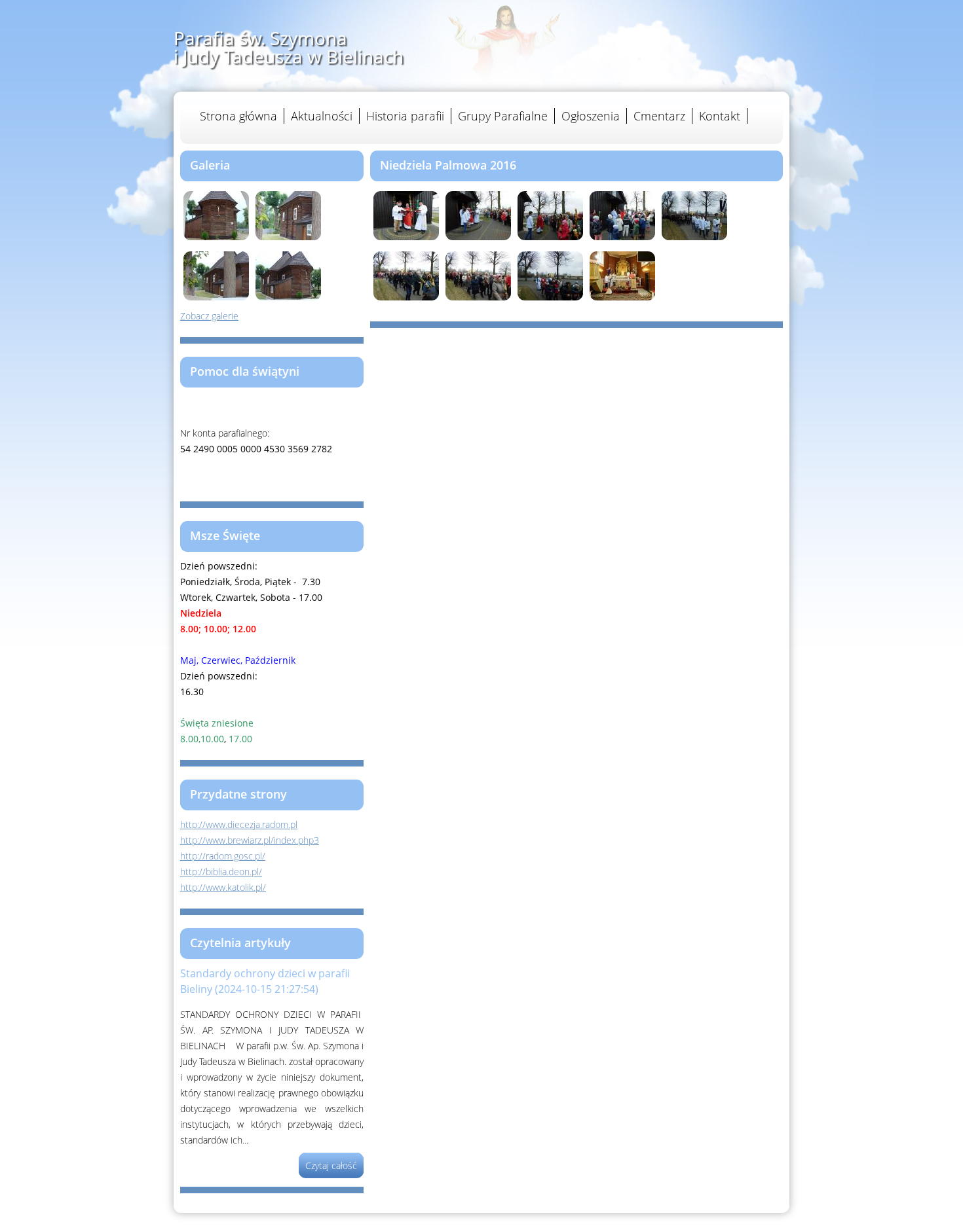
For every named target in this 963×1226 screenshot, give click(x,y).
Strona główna (238, 116)
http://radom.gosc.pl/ (222, 856)
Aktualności (321, 116)
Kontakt (719, 116)
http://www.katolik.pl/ (223, 887)
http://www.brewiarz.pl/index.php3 (249, 840)
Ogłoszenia (590, 116)
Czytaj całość (331, 1165)
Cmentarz (659, 116)
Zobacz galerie (209, 316)
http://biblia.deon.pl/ (221, 871)
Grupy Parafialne (503, 116)
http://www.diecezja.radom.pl (238, 824)
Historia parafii (405, 116)
